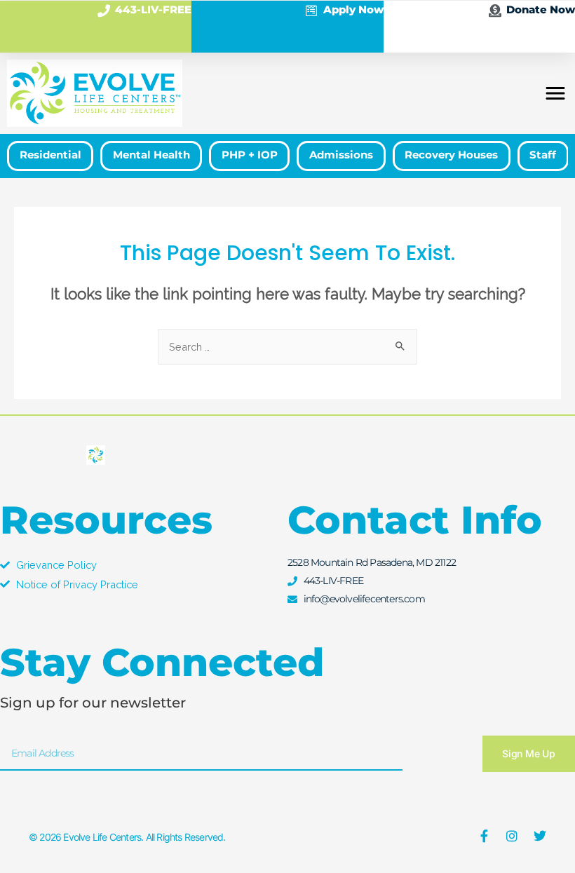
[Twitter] (540, 836)
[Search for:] (287, 347)
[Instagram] (512, 836)
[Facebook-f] (484, 836)
